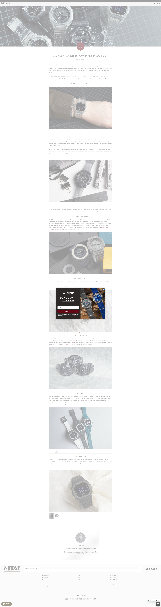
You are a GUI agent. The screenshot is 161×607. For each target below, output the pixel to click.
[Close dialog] (103, 289)
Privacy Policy (72, 315)
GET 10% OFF (68, 311)
